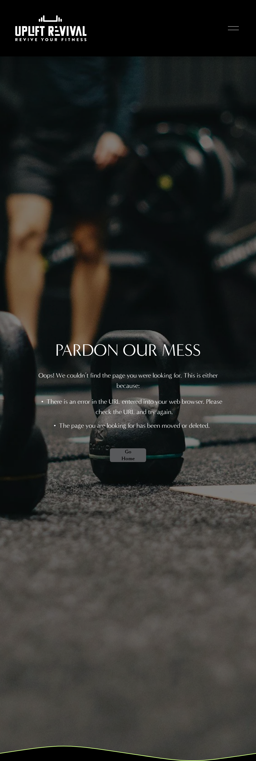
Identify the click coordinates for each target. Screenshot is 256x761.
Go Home (128, 455)
